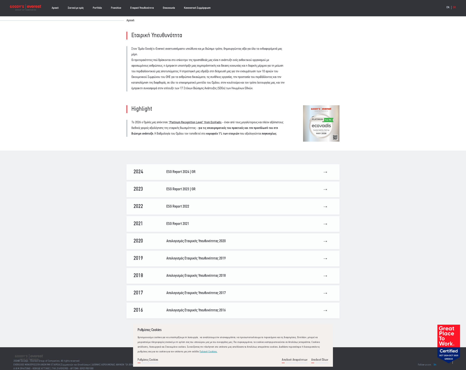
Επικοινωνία (169, 8)
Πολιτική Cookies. (208, 351)
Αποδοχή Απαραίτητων (295, 359)
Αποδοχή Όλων (319, 359)
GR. (455, 7)
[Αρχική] (25, 8)
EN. (448, 7)
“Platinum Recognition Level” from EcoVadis (195, 122)
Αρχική (55, 8)
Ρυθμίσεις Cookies (148, 359)
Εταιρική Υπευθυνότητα (142, 8)
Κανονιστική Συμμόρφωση (197, 8)
